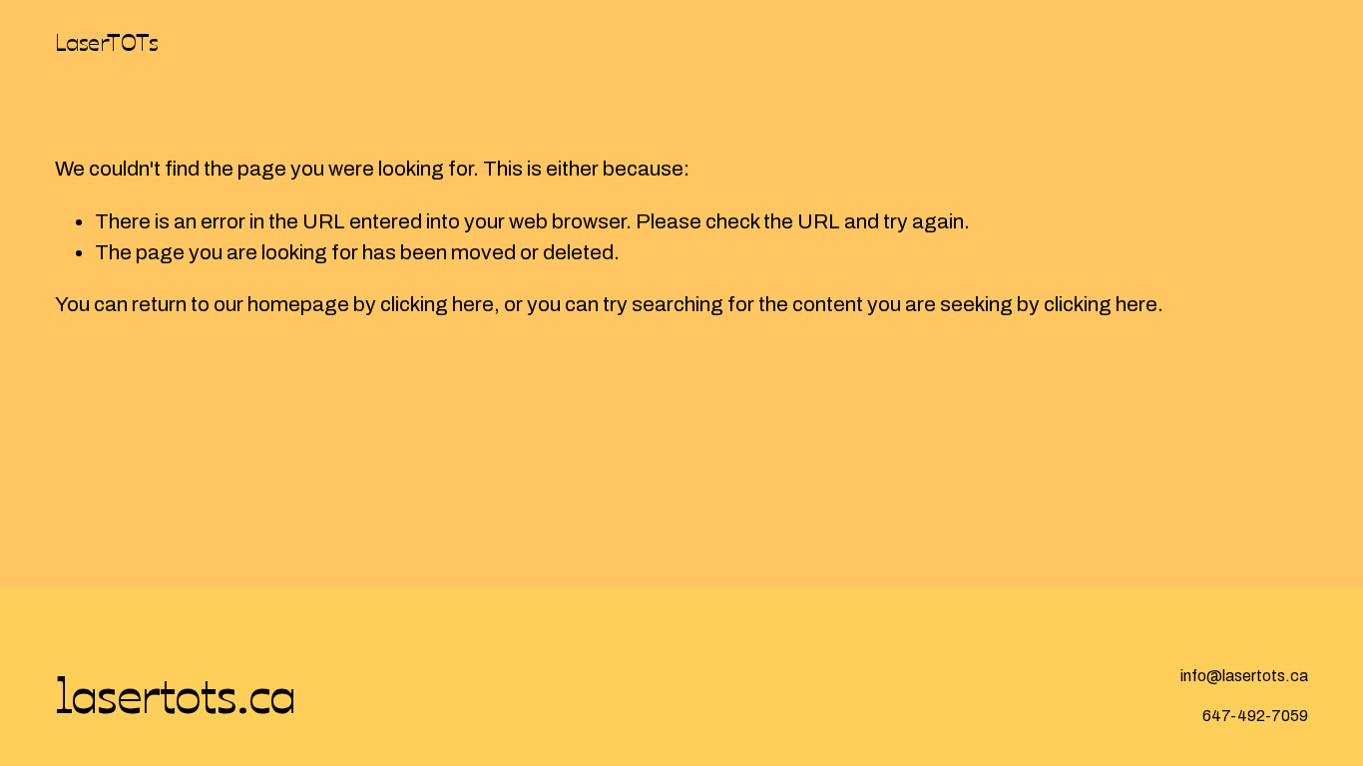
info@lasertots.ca (1244, 675)
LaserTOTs (107, 41)
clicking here (437, 304)
